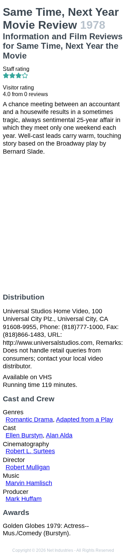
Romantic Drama (29, 419)
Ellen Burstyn (24, 435)
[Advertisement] (63, 224)
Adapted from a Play (84, 419)
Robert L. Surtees (30, 451)
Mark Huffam (24, 498)
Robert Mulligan (28, 467)
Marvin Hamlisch (29, 483)
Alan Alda (59, 435)
